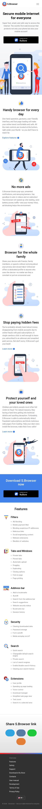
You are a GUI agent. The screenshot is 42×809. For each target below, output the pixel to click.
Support (12, 769)
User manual (14, 780)
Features (12, 762)
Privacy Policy (14, 791)
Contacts (12, 776)
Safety (11, 765)
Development (14, 784)
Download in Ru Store (17, 773)
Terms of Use (14, 788)
